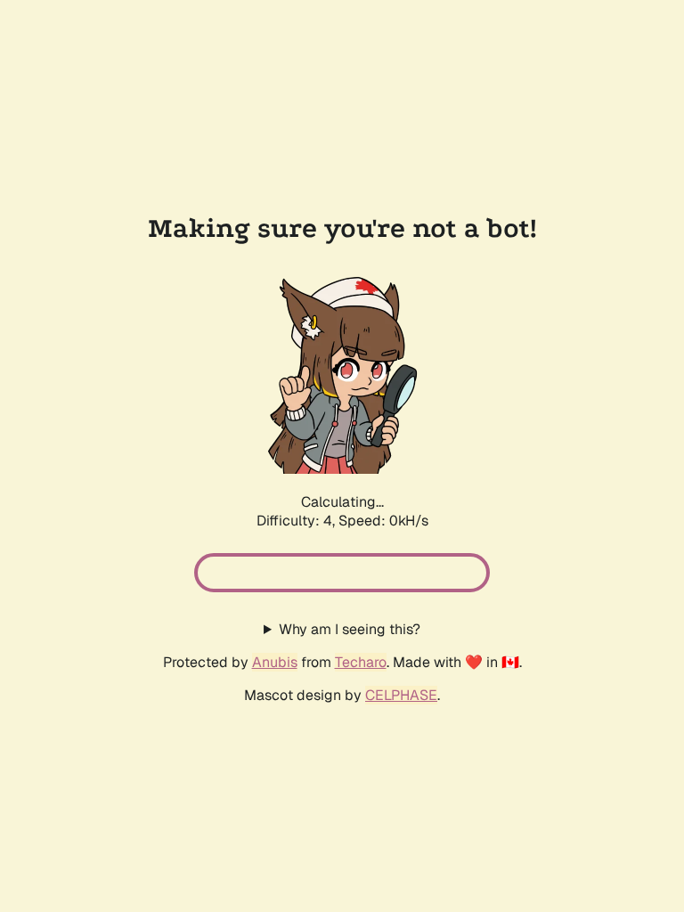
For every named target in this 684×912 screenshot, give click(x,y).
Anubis (274, 662)
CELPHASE (401, 695)
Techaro (361, 662)
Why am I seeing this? (349, 629)
